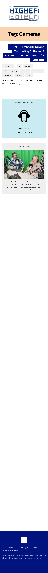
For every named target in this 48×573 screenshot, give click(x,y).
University (20, 75)
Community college (11, 71)
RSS (30, 132)
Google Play (21, 132)
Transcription (37, 71)
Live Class (25, 71)
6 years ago (7, 66)
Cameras (28, 66)
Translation (8, 75)
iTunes (19, 129)
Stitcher (28, 129)
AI (20, 66)
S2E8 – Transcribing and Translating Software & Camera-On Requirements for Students (24, 53)
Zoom (30, 75)
